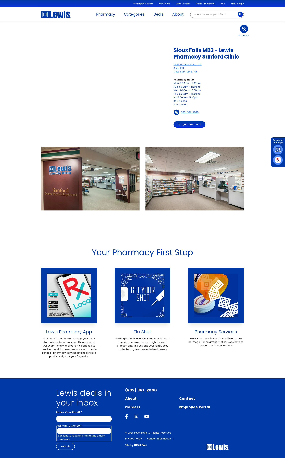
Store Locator (183, 3)
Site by (129, 445)
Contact (187, 398)
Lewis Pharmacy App (69, 332)
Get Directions (191, 124)
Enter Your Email (69, 412)
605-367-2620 (190, 112)
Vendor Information (159, 438)
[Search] (240, 14)
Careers (132, 407)
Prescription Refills (143, 3)
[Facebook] (126, 416)
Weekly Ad (164, 3)
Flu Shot (142, 332)
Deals (158, 14)
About (178, 14)
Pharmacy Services (216, 332)
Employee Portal (194, 407)
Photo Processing (205, 3)
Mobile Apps (237, 3)
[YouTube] (146, 416)
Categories (134, 14)
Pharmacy (105, 14)
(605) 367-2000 (141, 390)
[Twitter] (136, 416)
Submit (65, 446)
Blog (223, 3)
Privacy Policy (133, 438)
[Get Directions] (71, 73)
